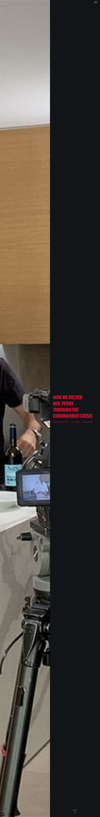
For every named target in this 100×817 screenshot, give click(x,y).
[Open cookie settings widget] (2, 814)
